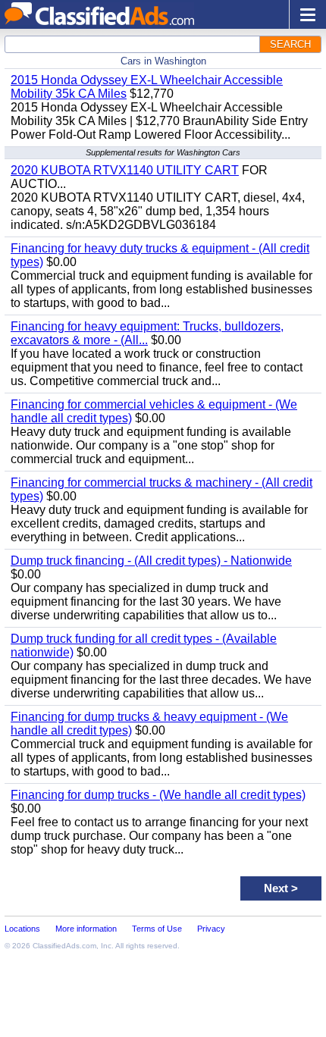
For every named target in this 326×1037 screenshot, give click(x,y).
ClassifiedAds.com (64, 945)
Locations (22, 928)
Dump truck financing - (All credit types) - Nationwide (151, 560)
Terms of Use (157, 928)
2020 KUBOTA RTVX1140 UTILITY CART (125, 170)
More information (86, 928)
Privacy (211, 928)
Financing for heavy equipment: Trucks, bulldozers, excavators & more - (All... (147, 333)
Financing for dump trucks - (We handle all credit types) (158, 794)
